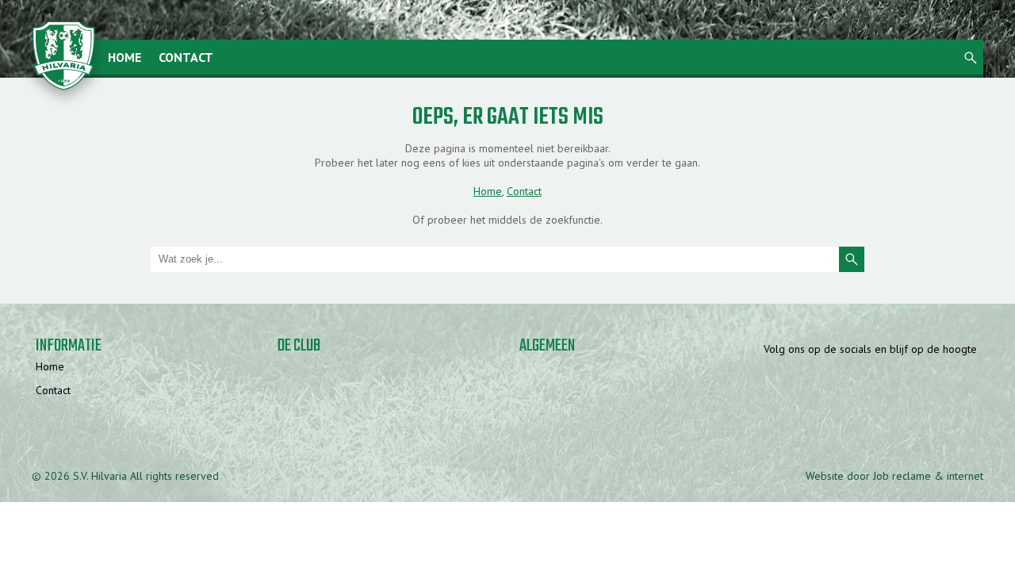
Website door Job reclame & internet (894, 476)
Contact (186, 57)
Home (124, 57)
